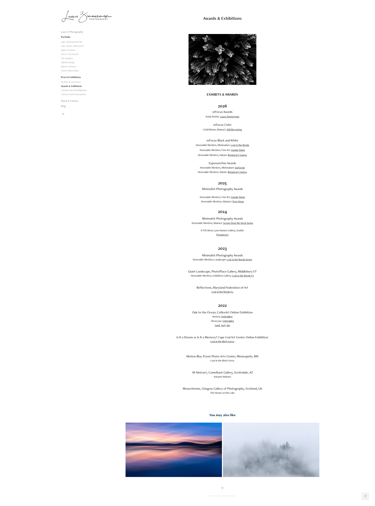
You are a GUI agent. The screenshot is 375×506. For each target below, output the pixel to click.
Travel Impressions (70, 70)
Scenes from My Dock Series (238, 223)
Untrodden (226, 316)
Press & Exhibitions (71, 77)
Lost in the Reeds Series (239, 259)
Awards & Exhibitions (71, 86)
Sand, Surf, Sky (222, 325)
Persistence (222, 234)
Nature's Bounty (68, 66)
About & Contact (69, 100)
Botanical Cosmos (237, 155)
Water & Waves (68, 50)
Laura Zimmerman (229, 116)
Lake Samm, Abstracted (72, 45)
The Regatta (67, 58)
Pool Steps (238, 201)
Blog (63, 106)
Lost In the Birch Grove (222, 341)
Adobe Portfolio (228, 495)
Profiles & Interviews (71, 82)
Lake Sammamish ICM (71, 41)
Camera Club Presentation (73, 94)
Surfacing (240, 167)
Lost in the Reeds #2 (222, 291)
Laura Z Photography (72, 31)
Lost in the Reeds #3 (243, 275)
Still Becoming (67, 62)
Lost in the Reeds (240, 145)
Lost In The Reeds (69, 54)
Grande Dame (238, 150)
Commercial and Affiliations (74, 90)
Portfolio (65, 37)
